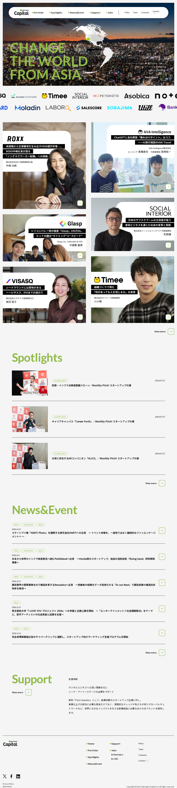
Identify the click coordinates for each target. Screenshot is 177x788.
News (16, 525)
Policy (127, 12)
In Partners (117, 754)
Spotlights (56, 12)
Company (145, 12)
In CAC (114, 758)
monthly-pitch (60, 381)
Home (91, 743)
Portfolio (39, 12)
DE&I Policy (7, 786)
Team (135, 12)
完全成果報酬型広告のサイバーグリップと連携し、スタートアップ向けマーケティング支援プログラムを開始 (70, 636)
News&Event (77, 12)
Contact (156, 11)
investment (28, 525)
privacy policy (8, 784)
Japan (40, 525)
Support (95, 12)
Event (26, 629)
